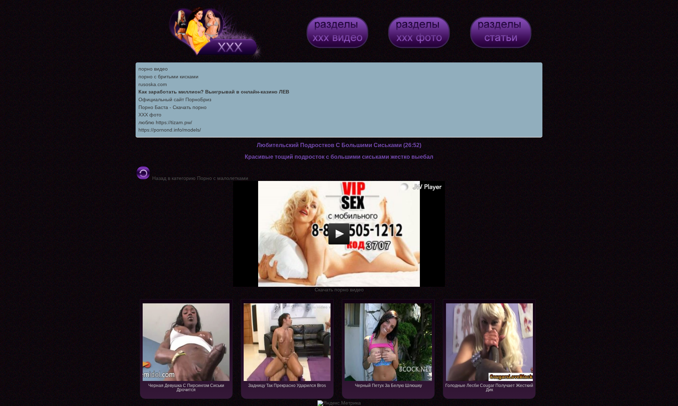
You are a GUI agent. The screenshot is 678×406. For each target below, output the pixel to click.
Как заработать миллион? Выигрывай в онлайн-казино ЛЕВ (213, 92)
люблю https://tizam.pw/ (165, 122)
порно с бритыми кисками (168, 76)
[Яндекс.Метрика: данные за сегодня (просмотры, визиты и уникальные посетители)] (339, 403)
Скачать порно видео (339, 289)
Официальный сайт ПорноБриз (174, 99)
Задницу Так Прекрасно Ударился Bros (287, 385)
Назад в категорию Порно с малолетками (199, 178)
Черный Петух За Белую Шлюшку (388, 385)
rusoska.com (152, 84)
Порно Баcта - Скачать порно (172, 107)
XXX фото (149, 114)
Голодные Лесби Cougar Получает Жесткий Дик (489, 387)
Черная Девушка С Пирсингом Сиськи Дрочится (186, 387)
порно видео (153, 69)
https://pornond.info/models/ (169, 130)
